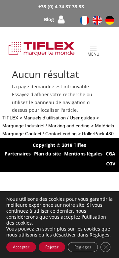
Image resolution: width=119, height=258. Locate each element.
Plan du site (47, 154)
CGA (110, 154)
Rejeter (52, 247)
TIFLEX (10, 117)
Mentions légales (83, 154)
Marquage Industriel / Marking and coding (46, 125)
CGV (110, 164)
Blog (49, 19)
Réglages (99, 235)
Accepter (21, 247)
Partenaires (18, 154)
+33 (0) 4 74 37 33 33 (61, 6)
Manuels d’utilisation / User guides (59, 117)
